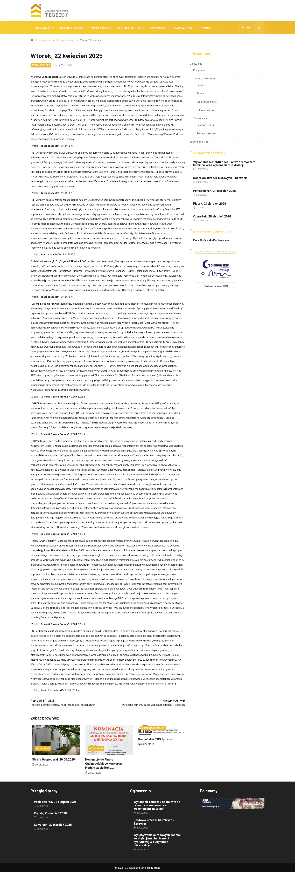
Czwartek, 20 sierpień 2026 (212, 216)
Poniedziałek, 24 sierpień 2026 (214, 191)
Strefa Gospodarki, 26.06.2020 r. (53, 759)
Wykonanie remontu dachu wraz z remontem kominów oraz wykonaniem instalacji (224, 163)
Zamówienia (200, 118)
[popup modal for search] (258, 27)
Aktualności (43, 27)
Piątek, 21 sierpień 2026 (209, 203)
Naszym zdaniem (71, 27)
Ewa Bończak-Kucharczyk (211, 240)
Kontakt (207, 27)
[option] (216, 272)
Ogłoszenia (157, 27)
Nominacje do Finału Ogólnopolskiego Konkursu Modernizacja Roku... (102, 763)
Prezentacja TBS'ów (152, 728)
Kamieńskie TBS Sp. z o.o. (154, 739)
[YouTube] (248, 27)
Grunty (200, 93)
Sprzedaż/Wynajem (204, 78)
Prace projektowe (206, 133)
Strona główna (43, 40)
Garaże (200, 85)
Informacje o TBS (129, 27)
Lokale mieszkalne (207, 101)
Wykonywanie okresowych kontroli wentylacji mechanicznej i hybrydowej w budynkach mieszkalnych (157, 840)
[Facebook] (243, 27)
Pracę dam (199, 70)
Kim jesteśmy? (99, 27)
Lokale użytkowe (206, 110)
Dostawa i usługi (205, 125)
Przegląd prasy (183, 27)
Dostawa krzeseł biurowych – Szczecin (220, 178)
